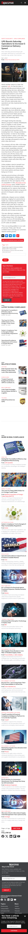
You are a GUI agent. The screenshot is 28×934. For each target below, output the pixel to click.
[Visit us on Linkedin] (10, 836)
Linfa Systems (9, 462)
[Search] (21, 2)
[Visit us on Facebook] (2, 836)
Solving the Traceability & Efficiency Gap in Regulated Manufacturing (9, 311)
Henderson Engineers (11, 785)
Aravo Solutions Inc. (10, 686)
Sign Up (7, 300)
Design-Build (4, 777)
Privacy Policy (16, 297)
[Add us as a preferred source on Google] (17, 235)
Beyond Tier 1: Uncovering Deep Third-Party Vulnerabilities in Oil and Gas (13, 683)
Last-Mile (4, 366)
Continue (14, 930)
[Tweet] (14, 235)
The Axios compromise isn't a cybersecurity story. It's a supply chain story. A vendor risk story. (13, 820)
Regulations (5, 554)
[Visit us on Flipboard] (14, 836)
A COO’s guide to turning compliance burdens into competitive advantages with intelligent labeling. (13, 466)
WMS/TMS (4, 457)
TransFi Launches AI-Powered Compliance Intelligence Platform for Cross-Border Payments (13, 716)
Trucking (4, 397)
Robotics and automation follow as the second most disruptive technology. (12, 627)
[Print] (2, 235)
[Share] (6, 235)
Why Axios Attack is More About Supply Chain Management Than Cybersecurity (13, 813)
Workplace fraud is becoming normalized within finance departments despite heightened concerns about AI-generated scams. (12, 596)
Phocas (7, 751)
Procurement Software (8, 649)
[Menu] (25, 2)
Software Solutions (7, 522)
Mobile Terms (6, 297)
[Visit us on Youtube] (18, 836)
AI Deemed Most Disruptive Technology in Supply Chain (13, 621)
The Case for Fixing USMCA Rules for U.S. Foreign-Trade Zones (8, 321)
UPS (9, 86)
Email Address (7, 274)
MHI (6, 624)
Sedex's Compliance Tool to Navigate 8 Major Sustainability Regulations (9, 332)
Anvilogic (7, 816)
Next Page (16, 828)
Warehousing (5, 377)
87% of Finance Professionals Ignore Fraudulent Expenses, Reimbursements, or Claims (13, 589)
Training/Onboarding (7, 619)
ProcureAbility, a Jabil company (14, 655)
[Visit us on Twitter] (6, 836)
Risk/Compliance (19, 38)
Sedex (6, 528)
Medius (7, 593)
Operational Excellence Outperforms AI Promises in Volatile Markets (9, 342)
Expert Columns (5, 488)
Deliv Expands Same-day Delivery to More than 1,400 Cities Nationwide (9, 370)
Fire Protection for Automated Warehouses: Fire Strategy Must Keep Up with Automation (13, 781)
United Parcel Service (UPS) (12, 59)
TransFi (7, 720)
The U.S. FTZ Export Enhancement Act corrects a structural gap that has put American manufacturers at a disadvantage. (13, 499)
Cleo (6, 559)
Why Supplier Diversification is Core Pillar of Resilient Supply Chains (12, 651)
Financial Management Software (10, 712)
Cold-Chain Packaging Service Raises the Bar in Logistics (9, 391)
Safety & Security (7, 38)
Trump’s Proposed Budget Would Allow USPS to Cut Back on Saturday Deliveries (7, 380)
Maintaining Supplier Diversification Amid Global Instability (14, 748)
